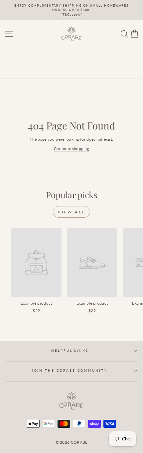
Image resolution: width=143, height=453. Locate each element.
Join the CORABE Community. (70, 370)
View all (71, 211)
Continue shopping (71, 148)
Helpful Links (69, 350)
